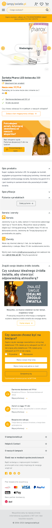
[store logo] (14, 4)
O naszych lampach (14, 451)
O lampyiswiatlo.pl (13, 437)
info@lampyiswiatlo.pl (26, 252)
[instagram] (10, 473)
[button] (26, 18)
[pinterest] (14, 473)
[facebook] (6, 473)
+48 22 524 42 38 (13, 255)
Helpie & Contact (12, 444)
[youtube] (19, 473)
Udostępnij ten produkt (14, 83)
